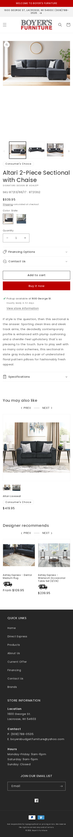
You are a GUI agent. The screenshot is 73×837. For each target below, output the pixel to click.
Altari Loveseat (12, 496)
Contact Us (15, 678)
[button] (5, 25)
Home (11, 628)
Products (13, 645)
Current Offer (17, 662)
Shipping (8, 204)
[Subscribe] (61, 786)
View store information (23, 308)
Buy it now (37, 286)
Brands (12, 687)
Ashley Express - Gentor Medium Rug (17, 576)
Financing (14, 670)
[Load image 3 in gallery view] (55, 150)
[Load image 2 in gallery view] (36, 150)
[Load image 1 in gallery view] (17, 150)
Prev (27, 408)
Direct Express (17, 636)
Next (46, 408)
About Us (13, 653)
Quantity (8, 230)
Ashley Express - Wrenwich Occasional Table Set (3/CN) (51, 578)
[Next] (69, 151)
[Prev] (4, 151)
